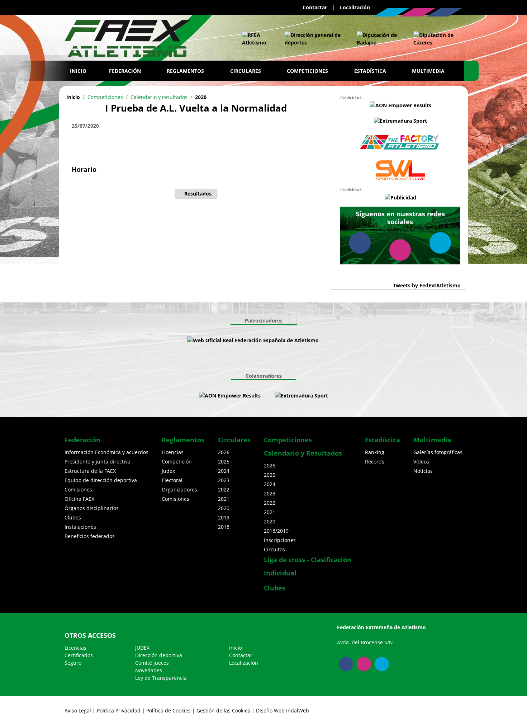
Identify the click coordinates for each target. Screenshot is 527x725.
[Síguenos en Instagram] (418, 12)
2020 (200, 97)
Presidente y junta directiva (97, 461)
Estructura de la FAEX (90, 470)
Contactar (315, 7)
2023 (223, 480)
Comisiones (78, 489)
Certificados (79, 655)
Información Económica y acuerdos (106, 452)
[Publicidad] (400, 197)
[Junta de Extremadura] (313, 38)
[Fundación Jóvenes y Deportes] (340, 340)
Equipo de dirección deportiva (101, 480)
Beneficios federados (90, 536)
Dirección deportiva (158, 655)
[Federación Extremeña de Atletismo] (127, 37)
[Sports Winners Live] (400, 170)
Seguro (73, 662)
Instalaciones (80, 526)
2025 (223, 461)
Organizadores (179, 489)
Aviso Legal (78, 710)
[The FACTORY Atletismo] (400, 142)
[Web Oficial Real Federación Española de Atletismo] (256, 38)
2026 (223, 452)
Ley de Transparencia (161, 677)
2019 (223, 517)
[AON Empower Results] (400, 105)
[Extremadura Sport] (400, 121)
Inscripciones (280, 540)
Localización (355, 7)
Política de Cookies (168, 710)
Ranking (374, 452)
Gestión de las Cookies (223, 710)
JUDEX (142, 647)
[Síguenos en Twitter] (391, 12)
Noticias (423, 470)
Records (374, 461)
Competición (177, 461)
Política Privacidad (119, 710)
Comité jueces (152, 662)
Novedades (148, 670)
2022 (223, 489)
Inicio (78, 70)
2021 (223, 498)
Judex (168, 470)
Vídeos (421, 461)
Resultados (198, 193)
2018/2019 (276, 530)
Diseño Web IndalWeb (282, 710)
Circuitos (274, 549)
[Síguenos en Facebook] (444, 12)
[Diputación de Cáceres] (434, 38)
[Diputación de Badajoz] (378, 38)
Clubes (73, 517)
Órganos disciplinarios (92, 508)
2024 (223, 470)
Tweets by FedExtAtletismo (427, 285)
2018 (223, 526)
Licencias (173, 452)
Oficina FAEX (79, 498)
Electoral (172, 480)
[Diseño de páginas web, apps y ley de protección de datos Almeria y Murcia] (267, 395)
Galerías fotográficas (437, 452)
